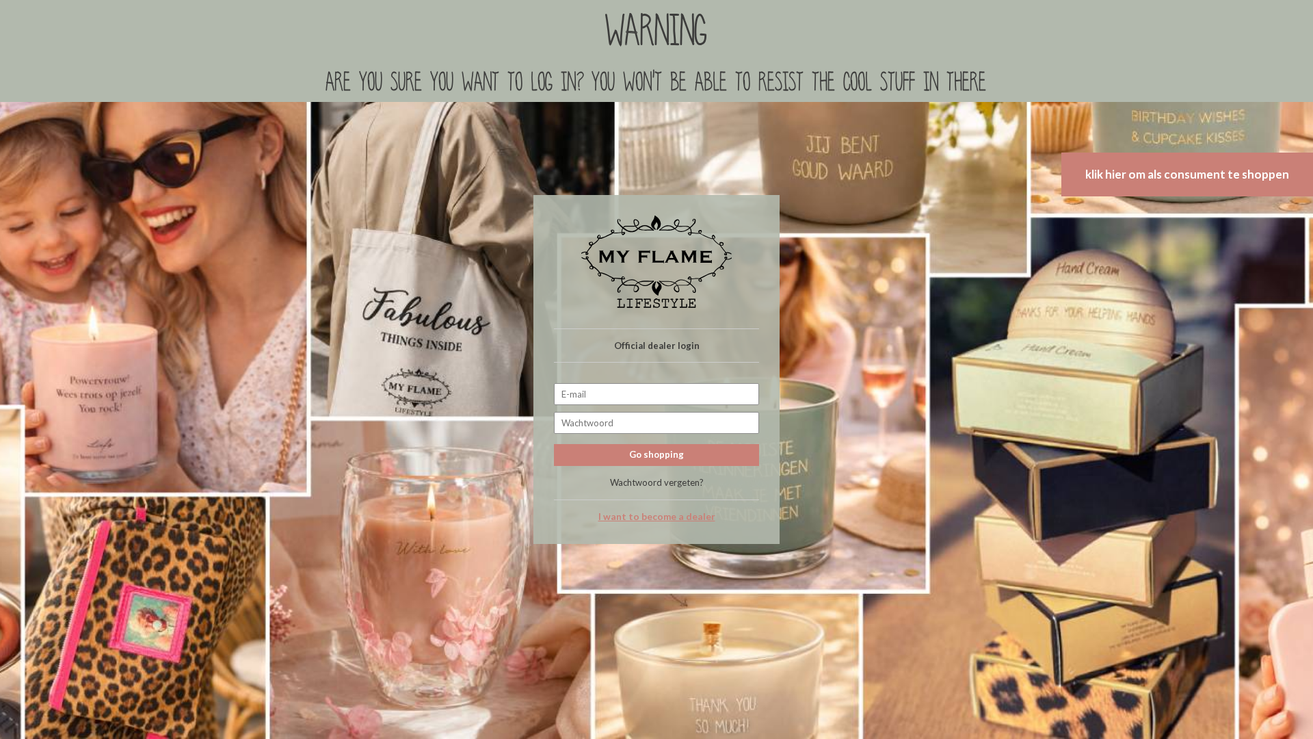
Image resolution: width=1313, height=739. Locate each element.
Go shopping (656, 454)
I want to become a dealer (656, 516)
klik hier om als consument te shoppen (1187, 174)
